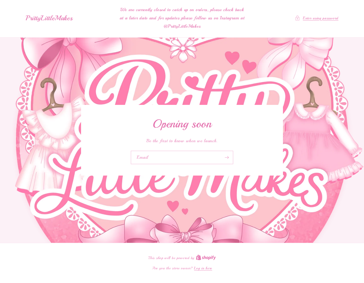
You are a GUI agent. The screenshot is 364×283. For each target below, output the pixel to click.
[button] (316, 18)
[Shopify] (206, 258)
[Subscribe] (226, 157)
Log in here (203, 268)
